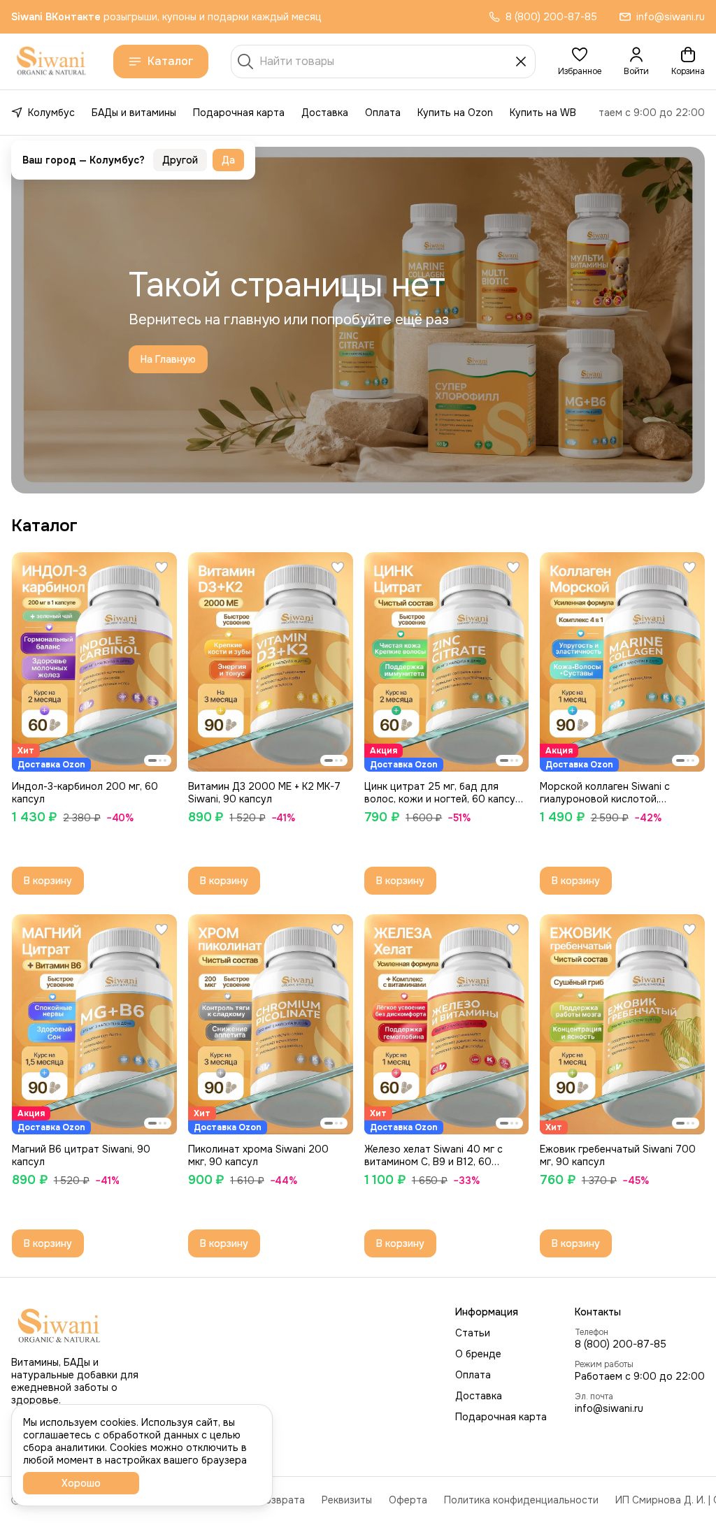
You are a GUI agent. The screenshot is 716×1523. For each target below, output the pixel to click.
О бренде (478, 1354)
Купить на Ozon (455, 112)
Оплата (383, 112)
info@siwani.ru (609, 1408)
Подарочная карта (239, 112)
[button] (579, 61)
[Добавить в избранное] (161, 567)
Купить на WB (543, 112)
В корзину (48, 880)
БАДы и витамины (134, 112)
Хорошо (81, 1483)
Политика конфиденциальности (521, 1500)
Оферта (408, 1500)
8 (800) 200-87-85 (620, 1344)
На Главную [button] (168, 359)
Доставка (324, 112)
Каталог (171, 61)
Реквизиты (347, 1500)
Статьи (472, 1333)
